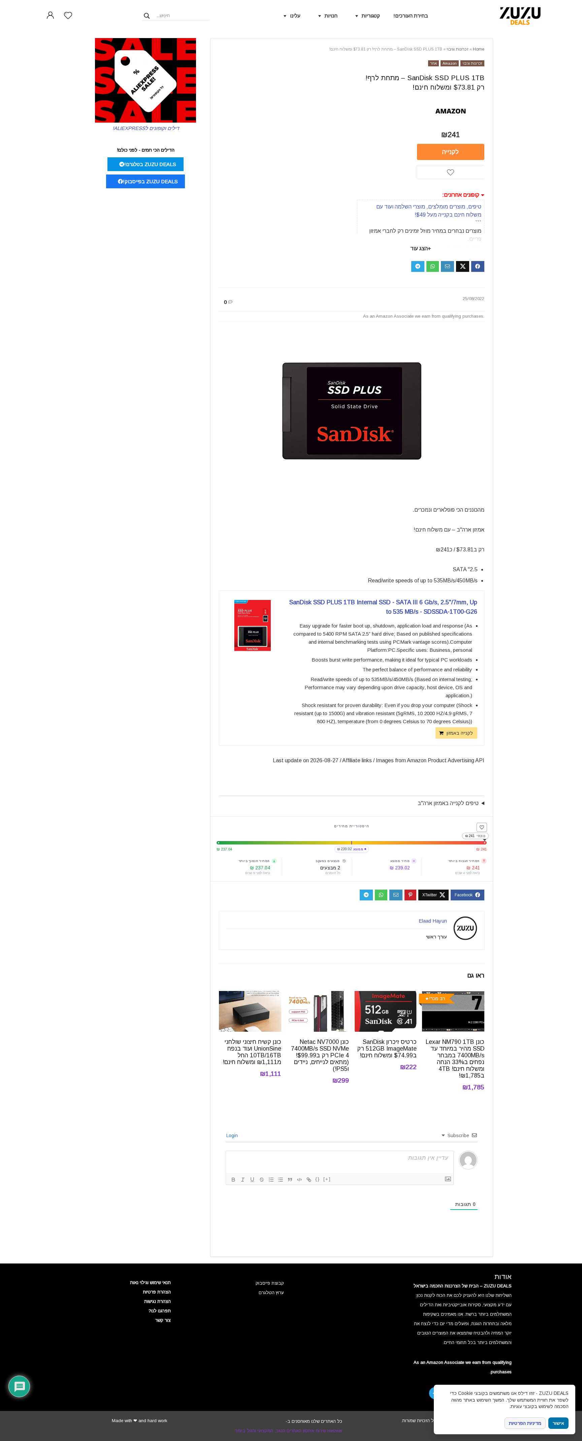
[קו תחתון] (252, 1180)
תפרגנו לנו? (160, 1310)
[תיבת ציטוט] (290, 1180)
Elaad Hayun (433, 921)
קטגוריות (371, 16)
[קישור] (309, 1180)
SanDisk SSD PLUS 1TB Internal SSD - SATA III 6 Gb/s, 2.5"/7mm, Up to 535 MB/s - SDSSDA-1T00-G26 (383, 607)
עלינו (295, 16)
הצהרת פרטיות (157, 1291)
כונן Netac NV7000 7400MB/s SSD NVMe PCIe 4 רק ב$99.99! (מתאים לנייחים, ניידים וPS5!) (320, 1055)
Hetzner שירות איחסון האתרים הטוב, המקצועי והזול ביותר (288, 1430)
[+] (327, 1179)
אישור (558, 1423)
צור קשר (163, 1320)
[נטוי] (243, 1180)
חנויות (331, 16)
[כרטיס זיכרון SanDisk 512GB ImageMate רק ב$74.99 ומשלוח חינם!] (385, 995)
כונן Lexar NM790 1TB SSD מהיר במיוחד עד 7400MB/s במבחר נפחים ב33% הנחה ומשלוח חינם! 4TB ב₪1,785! (455, 1058)
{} (317, 1179)
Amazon (450, 63)
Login (232, 1135)
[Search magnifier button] (147, 16)
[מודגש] (233, 1180)
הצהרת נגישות (157, 1301)
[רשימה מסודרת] (271, 1180)
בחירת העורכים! (410, 16)
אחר (433, 63)
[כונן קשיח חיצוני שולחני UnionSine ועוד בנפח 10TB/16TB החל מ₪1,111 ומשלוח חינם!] (250, 995)
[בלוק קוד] (299, 1180)
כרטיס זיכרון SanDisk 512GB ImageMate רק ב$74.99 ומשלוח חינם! (387, 1048)
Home (478, 49)
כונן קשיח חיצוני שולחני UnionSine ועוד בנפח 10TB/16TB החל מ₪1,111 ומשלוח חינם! (252, 1051)
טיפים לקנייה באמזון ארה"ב (448, 803)
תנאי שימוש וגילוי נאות (150, 1282)
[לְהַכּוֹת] (261, 1180)
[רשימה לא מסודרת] (280, 1180)
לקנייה (450, 152)
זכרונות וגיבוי (457, 49)
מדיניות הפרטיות (525, 1423)
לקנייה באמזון (460, 733)
